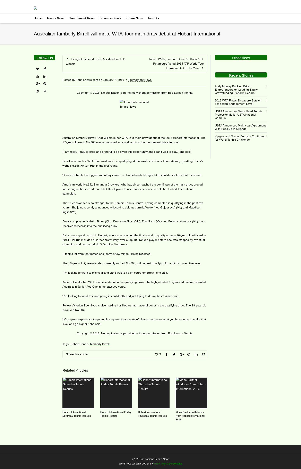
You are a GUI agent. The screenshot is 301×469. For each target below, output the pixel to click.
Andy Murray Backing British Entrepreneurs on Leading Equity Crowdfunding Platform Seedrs (236, 89)
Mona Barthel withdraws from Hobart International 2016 (190, 416)
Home (38, 18)
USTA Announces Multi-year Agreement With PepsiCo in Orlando (240, 127)
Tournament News (82, 18)
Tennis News (55, 18)
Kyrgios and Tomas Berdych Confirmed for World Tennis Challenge (240, 138)
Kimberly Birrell (100, 344)
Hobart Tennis (79, 344)
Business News (110, 18)
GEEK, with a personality (167, 463)
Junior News (134, 18)
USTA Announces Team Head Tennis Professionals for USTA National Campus (238, 115)
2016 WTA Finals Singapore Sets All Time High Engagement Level (238, 102)
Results (153, 18)
